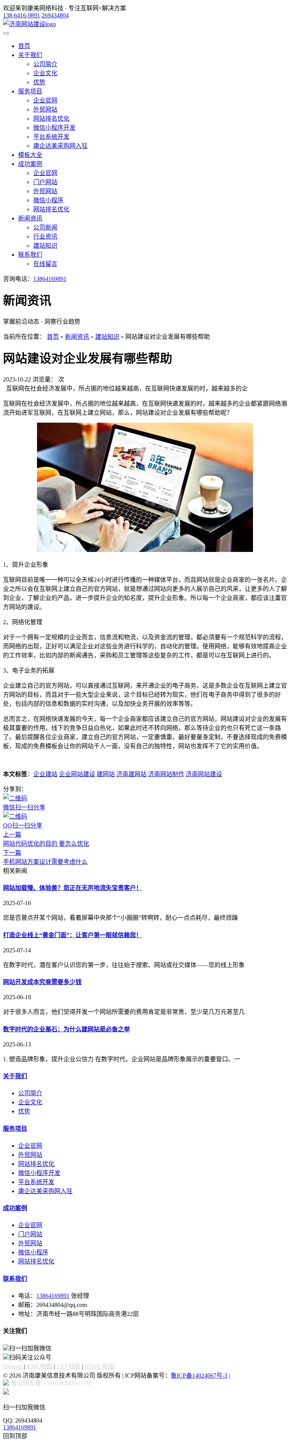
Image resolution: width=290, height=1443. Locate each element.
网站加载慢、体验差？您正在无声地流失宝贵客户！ (72, 888)
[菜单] (6, 33)
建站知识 (45, 245)
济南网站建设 (204, 774)
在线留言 (45, 263)
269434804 (55, 15)
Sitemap (12, 1366)
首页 (24, 46)
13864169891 (49, 279)
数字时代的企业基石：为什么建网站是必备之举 (66, 1029)
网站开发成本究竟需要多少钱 (42, 982)
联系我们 (30, 254)
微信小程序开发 (54, 127)
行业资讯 (45, 236)
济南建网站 (131, 774)
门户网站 (45, 182)
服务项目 (30, 91)
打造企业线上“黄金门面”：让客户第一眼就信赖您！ (72, 935)
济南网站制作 (166, 774)
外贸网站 (45, 109)
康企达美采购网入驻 (60, 146)
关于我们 (30, 55)
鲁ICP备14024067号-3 (199, 1375)
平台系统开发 (51, 136)
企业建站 (45, 774)
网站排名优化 (51, 118)
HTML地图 (99, 1366)
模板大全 (30, 155)
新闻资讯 (30, 218)
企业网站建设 (77, 774)
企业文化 (45, 73)
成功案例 (30, 164)
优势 (39, 82)
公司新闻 (45, 227)
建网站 (106, 774)
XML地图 (39, 1366)
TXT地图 (68, 1366)
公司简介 (45, 64)
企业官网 (45, 100)
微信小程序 (48, 200)
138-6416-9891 (21, 15)
